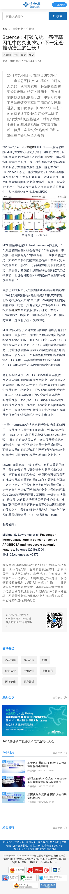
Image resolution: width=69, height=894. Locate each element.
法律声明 (7, 859)
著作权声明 (59, 855)
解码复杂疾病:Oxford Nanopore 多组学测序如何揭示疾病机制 (47, 780)
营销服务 (31, 842)
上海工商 (19, 870)
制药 (44, 660)
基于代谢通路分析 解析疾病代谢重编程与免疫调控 (47, 764)
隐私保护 (35, 845)
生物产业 (29, 670)
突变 (31, 54)
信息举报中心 (28, 878)
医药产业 (29, 660)
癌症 (23, 54)
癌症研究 (18, 28)
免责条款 (47, 845)
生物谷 (30, 147)
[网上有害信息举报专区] (48, 885)
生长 (16, 54)
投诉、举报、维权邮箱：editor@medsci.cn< (36, 862)
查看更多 (58, 697)
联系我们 (43, 842)
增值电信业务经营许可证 (43, 849)
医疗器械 (29, 681)
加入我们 (55, 842)
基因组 (7, 54)
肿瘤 (47, 157)
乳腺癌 (15, 310)
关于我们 (7, 842)
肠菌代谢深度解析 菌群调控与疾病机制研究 (47, 796)
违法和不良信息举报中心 (10, 878)
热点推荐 (10, 660)
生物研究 (47, 670)
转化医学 (10, 670)
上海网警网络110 (37, 870)
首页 (5, 28)
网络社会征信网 (59, 870)
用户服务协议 (20, 845)
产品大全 (19, 842)
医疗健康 (10, 681)
